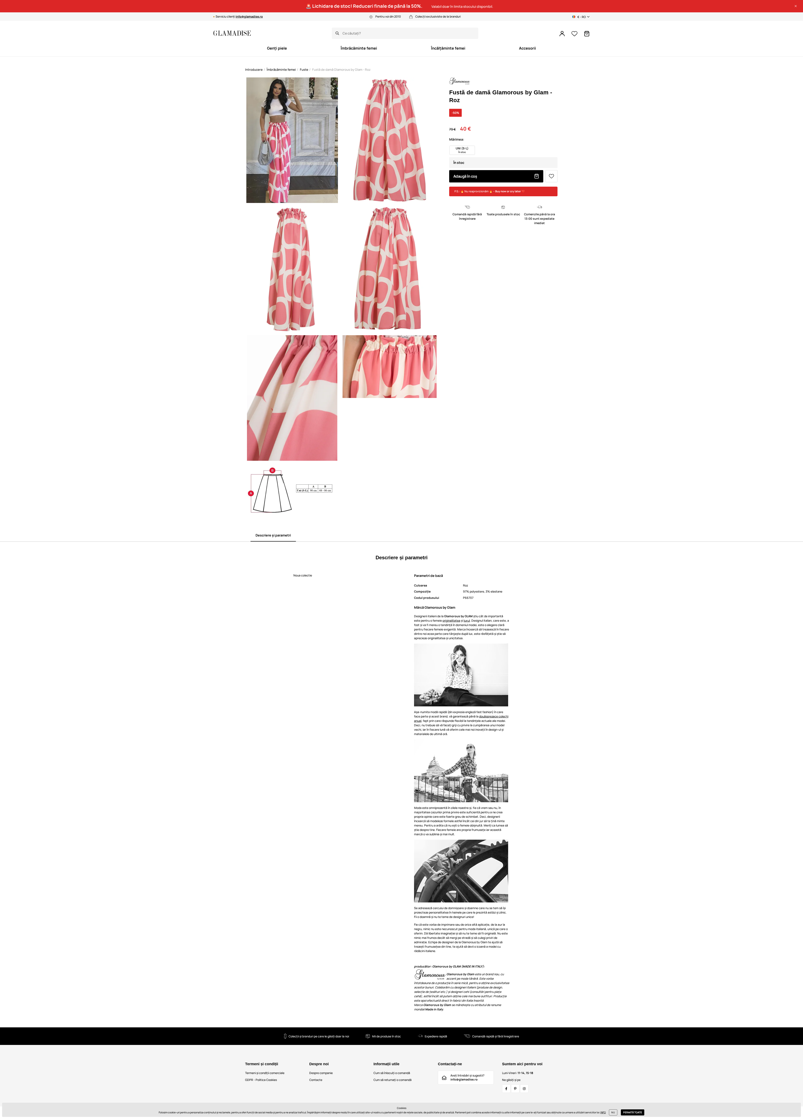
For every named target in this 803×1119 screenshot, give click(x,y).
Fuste (304, 69)
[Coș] (587, 34)
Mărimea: (456, 139)
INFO (603, 1112)
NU (613, 1112)
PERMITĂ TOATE (632, 1112)
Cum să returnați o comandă (392, 1080)
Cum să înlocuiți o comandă (391, 1073)
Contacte (315, 1080)
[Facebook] (506, 1088)
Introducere (254, 69)
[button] (795, 6)
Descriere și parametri (273, 535)
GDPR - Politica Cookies (261, 1080)
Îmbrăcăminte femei (281, 69)
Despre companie (321, 1073)
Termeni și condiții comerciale (264, 1073)
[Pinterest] (515, 1088)
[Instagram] (524, 1088)
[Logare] (562, 34)
